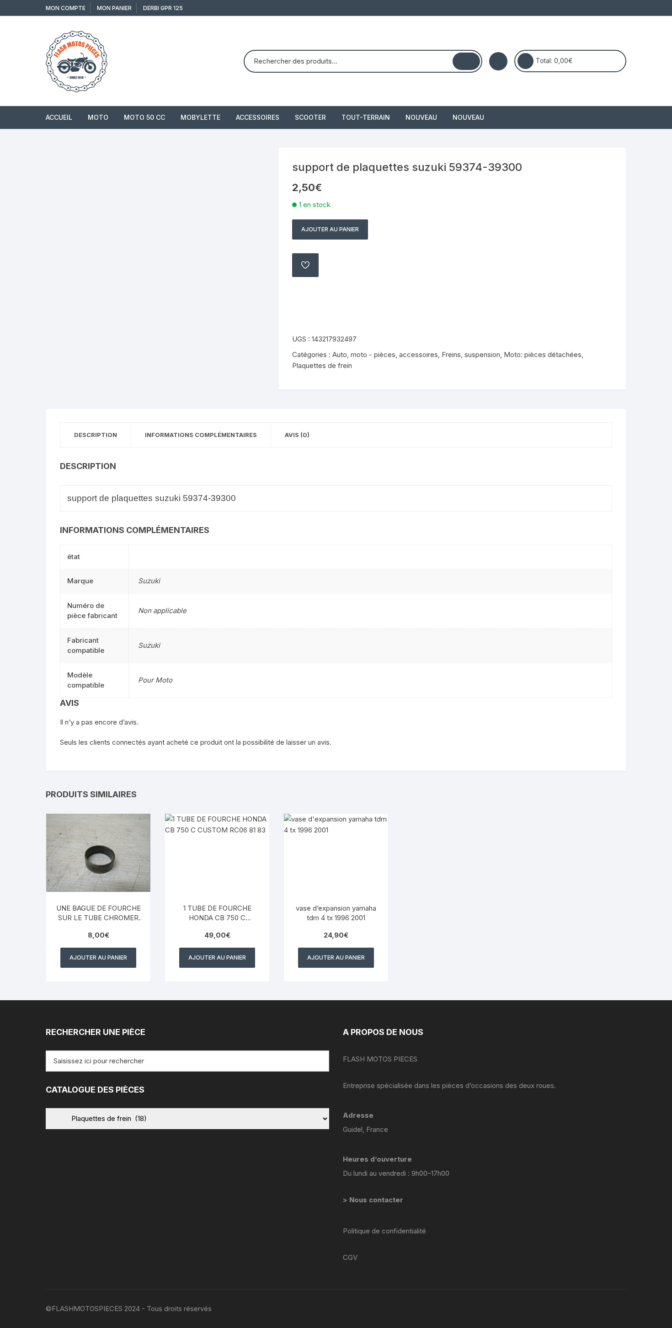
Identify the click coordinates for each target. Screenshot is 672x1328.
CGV (350, 1257)
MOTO (98, 117)
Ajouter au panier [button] (98, 957)
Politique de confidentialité (384, 1231)
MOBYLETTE (200, 117)
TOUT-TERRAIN (365, 117)
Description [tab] (95, 434)
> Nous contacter (374, 1199)
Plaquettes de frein (322, 365)
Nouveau (421, 117)
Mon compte (65, 8)
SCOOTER (310, 117)
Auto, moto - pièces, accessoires (385, 354)
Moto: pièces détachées (542, 354)
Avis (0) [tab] (297, 434)
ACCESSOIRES (257, 117)
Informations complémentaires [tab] (201, 434)
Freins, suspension (471, 354)
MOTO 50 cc (144, 117)
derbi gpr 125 (163, 8)
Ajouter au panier (330, 229)
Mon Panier (114, 8)
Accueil (59, 117)
